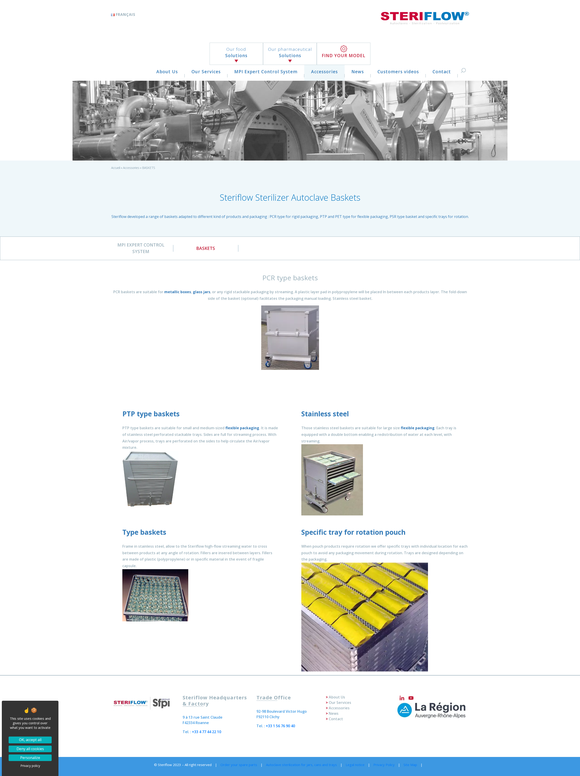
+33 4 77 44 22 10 (206, 731)
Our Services (206, 72)
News (357, 72)
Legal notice (355, 764)
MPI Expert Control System (265, 72)
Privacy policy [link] (30, 766)
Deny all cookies (30, 748)
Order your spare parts (238, 764)
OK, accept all (30, 739)
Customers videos (398, 72)
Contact (442, 72)
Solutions (236, 52)
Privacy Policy (384, 764)
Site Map (410, 764)
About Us (167, 72)
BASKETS (205, 248)
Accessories (324, 72)
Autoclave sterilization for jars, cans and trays (301, 764)
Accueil (115, 167)
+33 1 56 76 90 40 (280, 725)
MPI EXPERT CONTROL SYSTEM (140, 248)
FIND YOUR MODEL (343, 56)
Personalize (30, 757)
